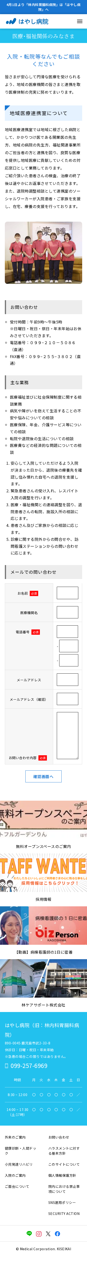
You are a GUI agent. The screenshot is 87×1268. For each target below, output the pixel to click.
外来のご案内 (15, 1137)
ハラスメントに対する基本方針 (64, 1151)
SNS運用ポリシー (62, 1202)
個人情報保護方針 (62, 1175)
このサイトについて (64, 1164)
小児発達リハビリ (19, 1164)
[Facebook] (58, 1234)
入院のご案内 (15, 1175)
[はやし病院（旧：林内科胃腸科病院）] (33, 21)
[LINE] (29, 1234)
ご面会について (17, 1186)
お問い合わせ (58, 1137)
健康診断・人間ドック (20, 1151)
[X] (48, 1234)
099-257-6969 (29, 1065)
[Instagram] (39, 1234)
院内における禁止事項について (64, 1189)
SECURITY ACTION (64, 1213)
